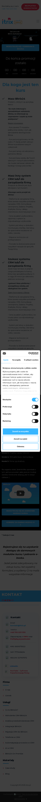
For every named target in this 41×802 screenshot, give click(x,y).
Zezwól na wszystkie (20, 431)
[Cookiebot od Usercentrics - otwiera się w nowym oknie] (28, 353)
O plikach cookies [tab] (31, 360)
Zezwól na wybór (20, 439)
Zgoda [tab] (5, 360)
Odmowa (20, 446)
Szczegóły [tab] (16, 360)
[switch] (35, 407)
